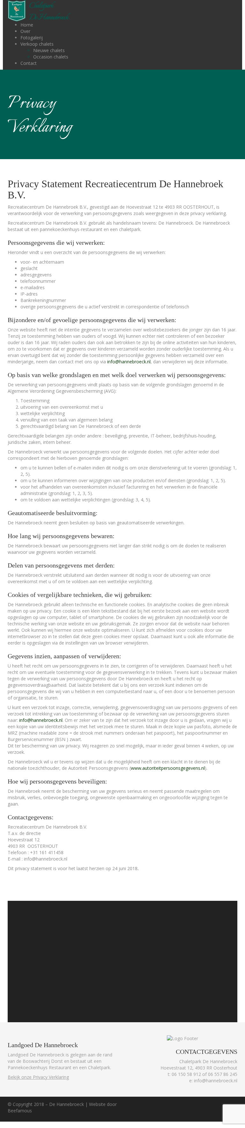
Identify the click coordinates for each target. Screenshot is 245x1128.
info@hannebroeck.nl (129, 362)
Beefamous (20, 1111)
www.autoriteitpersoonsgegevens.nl (168, 768)
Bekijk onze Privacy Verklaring (38, 1077)
